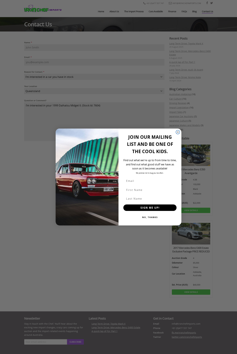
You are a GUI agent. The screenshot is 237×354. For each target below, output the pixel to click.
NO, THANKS (150, 217)
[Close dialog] (178, 132)
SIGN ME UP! (150, 207)
